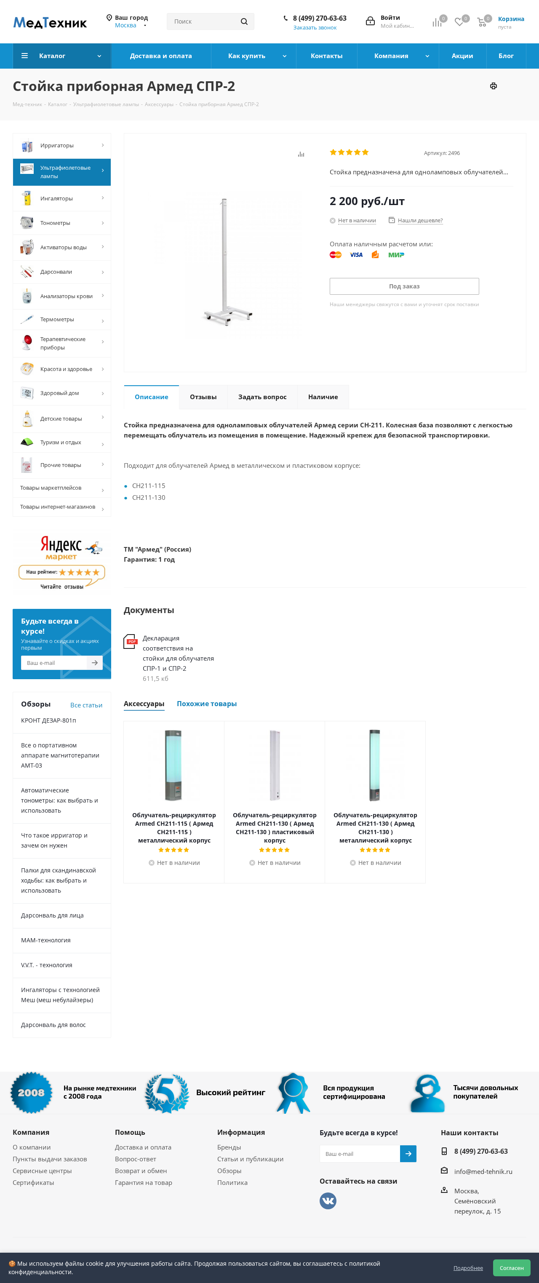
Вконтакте (328, 1200)
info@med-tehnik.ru (483, 1171)
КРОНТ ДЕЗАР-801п (48, 720)
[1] (334, 152)
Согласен (512, 1268)
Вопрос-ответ (135, 1159)
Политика (232, 1182)
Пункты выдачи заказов (50, 1159)
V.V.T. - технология (46, 965)
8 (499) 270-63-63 (320, 18)
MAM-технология (46, 940)
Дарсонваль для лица (52, 915)
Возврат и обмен (141, 1170)
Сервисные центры (42, 1170)
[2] (342, 152)
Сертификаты (33, 1182)
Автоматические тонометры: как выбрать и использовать (59, 800)
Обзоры (229, 1170)
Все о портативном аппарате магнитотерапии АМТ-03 (60, 755)
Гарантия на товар (143, 1182)
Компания (31, 1132)
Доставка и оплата (143, 1147)
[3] (350, 152)
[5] (366, 152)
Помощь (130, 1132)
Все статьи (86, 705)
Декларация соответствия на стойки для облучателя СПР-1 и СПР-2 (178, 653)
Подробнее (468, 1268)
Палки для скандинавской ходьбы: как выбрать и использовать (58, 880)
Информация (241, 1132)
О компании (32, 1147)
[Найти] (244, 21)
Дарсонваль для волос (53, 1025)
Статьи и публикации (250, 1159)
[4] (358, 152)
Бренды (229, 1147)
